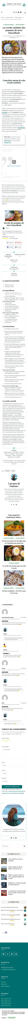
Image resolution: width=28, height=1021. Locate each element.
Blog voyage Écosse (6, 998)
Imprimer (11, 242)
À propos (3, 982)
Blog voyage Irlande (6, 1003)
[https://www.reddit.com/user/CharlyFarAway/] (16, 954)
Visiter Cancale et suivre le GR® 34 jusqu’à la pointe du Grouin (16, 876)
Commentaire (5, 746)
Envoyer (19, 247)
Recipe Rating (5, 738)
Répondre (24, 617)
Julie (3, 703)
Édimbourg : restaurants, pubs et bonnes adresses (17, 883)
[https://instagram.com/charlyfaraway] (8, 954)
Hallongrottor (7, 142)
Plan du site (4, 984)
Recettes (7, 470)
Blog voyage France (6, 1001)
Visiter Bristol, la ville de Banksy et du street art (15, 867)
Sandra (5, 649)
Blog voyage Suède (6, 1005)
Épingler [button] (19, 242)
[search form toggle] (25, 13)
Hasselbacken (21, 127)
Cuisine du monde (8, 24)
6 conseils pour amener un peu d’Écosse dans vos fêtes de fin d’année (17, 892)
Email (3, 770)
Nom (3, 762)
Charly (8, 36)
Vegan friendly (20, 24)
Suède (13, 470)
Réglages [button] (4, 1017)
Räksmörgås (7, 140)
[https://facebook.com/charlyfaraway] (3, 954)
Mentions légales (5, 986)
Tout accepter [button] (11, 1017)
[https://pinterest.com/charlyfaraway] (12, 954)
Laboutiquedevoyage (8, 617)
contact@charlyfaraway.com (8, 969)
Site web (4, 778)
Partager (11, 247)
